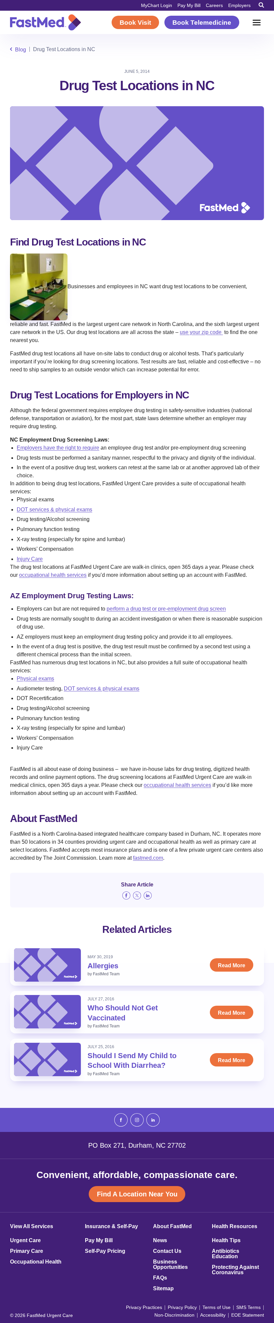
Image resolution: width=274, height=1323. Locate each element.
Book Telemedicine (201, 22)
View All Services (31, 1226)
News (160, 1240)
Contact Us (167, 1251)
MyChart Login (156, 5)
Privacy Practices (144, 1307)
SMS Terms (248, 1307)
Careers (214, 5)
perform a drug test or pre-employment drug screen (166, 609)
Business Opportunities (170, 1264)
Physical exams (35, 678)
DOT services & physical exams (54, 509)
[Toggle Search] (261, 5)
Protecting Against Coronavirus (235, 1270)
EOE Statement (247, 1315)
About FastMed (172, 1226)
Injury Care (30, 559)
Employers (239, 5)
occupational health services (53, 575)
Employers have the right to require (58, 448)
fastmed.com (148, 858)
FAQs (160, 1278)
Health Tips (226, 1240)
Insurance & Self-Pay (111, 1226)
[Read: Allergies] (47, 965)
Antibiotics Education (225, 1254)
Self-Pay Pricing (105, 1251)
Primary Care (26, 1251)
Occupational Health (35, 1262)
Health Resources (234, 1226)
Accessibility (213, 1315)
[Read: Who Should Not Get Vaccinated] (47, 1011)
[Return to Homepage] (45, 22)
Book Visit (135, 22)
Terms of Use (216, 1307)
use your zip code (201, 332)
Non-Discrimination (174, 1315)
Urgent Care (25, 1240)
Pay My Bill (188, 5)
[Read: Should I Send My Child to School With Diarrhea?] (47, 1059)
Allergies (103, 966)
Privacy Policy (182, 1307)
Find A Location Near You (137, 1194)
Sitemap (163, 1288)
